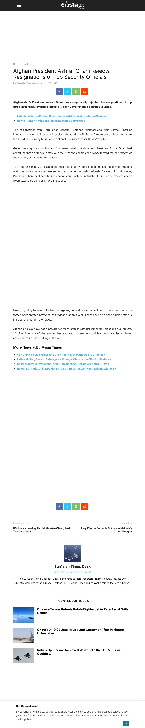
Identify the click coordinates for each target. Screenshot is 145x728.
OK (126, 723)
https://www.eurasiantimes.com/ (72, 572)
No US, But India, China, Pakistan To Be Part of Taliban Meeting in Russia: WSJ (66, 368)
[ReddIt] (84, 91)
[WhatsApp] (76, 91)
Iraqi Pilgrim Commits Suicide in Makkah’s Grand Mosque (106, 530)
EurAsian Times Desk (28, 83)
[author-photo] (72, 561)
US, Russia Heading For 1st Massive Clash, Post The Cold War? (41, 530)
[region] (72, 38)
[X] (67, 91)
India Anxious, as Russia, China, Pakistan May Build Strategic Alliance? (62, 116)
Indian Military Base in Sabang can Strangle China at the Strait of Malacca (64, 359)
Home (16, 64)
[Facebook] (59, 91)
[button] (18, 5)
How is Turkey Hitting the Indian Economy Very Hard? (51, 120)
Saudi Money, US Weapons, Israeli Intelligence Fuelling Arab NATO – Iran (63, 364)
